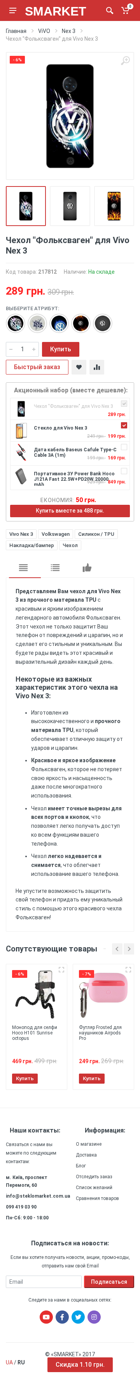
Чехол (70, 545)
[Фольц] (55, 319)
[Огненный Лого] (77, 319)
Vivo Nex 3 (21, 534)
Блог (81, 1166)
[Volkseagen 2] (33, 319)
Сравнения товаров (97, 1198)
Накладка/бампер (31, 545)
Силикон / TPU (96, 534)
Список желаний (94, 1187)
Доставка (86, 1155)
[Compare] (96, 367)
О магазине (89, 1144)
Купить (60, 349)
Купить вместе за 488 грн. (70, 511)
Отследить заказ (94, 1176)
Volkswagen (56, 534)
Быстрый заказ (37, 367)
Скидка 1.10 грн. (80, 1364)
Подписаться (109, 1282)
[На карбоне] (99, 319)
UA (9, 1362)
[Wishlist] (79, 367)
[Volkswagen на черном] (12, 319)
